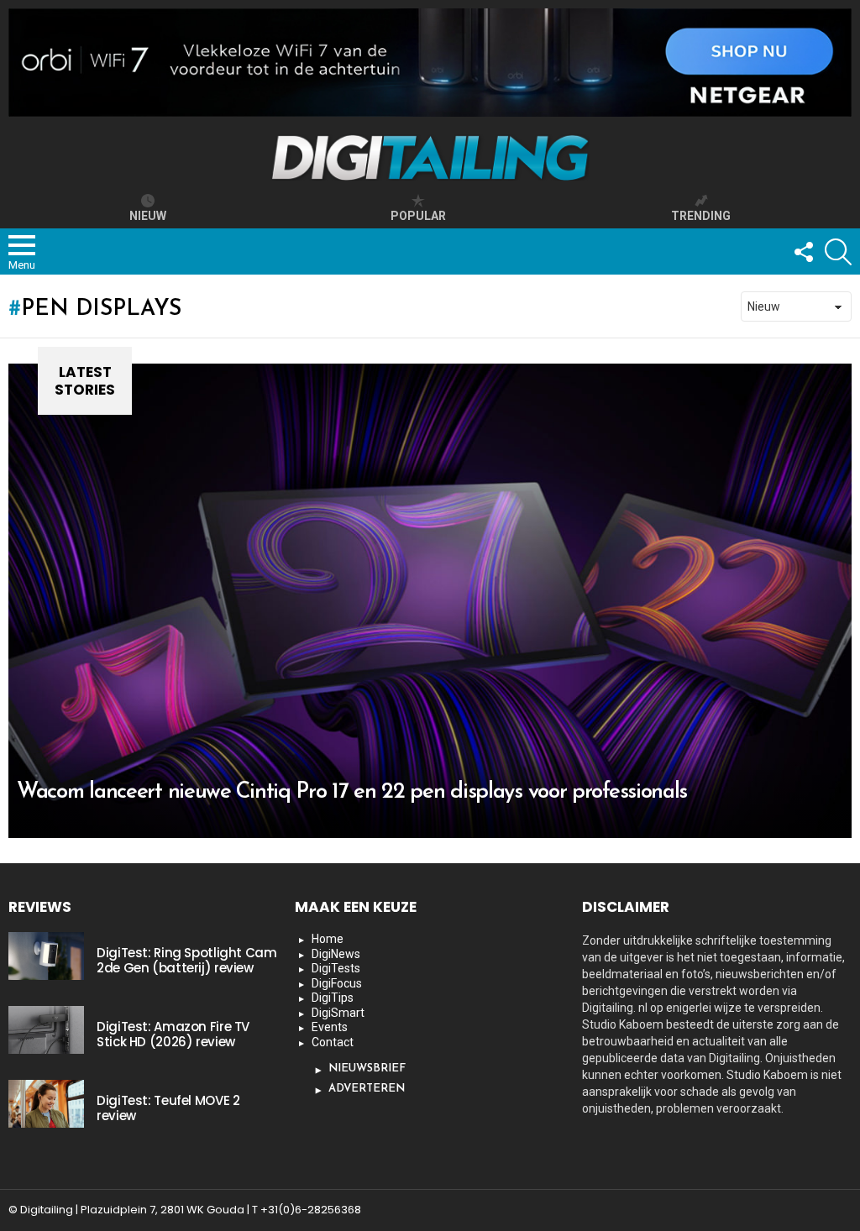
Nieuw (147, 216)
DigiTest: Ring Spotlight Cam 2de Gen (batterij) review (187, 960)
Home (327, 939)
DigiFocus (337, 983)
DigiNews (336, 954)
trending (701, 216)
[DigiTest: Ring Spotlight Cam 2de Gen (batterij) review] (46, 955)
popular (418, 216)
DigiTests (336, 968)
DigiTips (333, 997)
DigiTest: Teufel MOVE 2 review (168, 1108)
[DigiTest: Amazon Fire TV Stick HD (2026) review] (46, 1029)
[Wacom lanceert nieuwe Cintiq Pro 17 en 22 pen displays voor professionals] (430, 601)
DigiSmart (338, 1012)
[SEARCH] (838, 252)
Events (330, 1027)
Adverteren (366, 1088)
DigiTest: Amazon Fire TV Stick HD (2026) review (173, 1034)
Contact (333, 1042)
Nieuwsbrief (367, 1068)
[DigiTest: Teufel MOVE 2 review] (46, 1103)
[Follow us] (802, 252)
